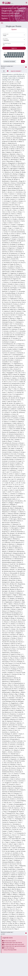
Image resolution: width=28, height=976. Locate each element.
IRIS (2, 23)
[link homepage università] (8, 3)
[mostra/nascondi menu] (26, 2)
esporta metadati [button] (16, 71)
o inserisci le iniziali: (9, 61)
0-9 (8, 53)
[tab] (4, 71)
